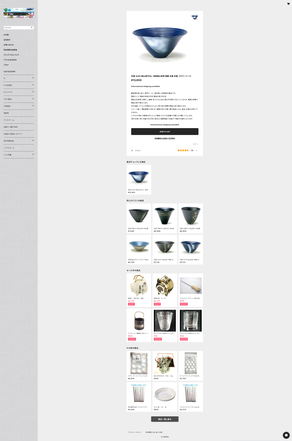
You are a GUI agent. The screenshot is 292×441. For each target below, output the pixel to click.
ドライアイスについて (11, 55)
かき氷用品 (8, 85)
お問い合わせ (9, 45)
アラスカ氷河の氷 (10, 60)
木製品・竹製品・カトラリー (13, 134)
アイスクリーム (9, 120)
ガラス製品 (8, 99)
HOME (6, 35)
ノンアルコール (9, 148)
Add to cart (165, 131)
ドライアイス (8, 92)
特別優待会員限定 (10, 50)
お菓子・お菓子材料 (11, 127)
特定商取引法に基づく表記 (154, 432)
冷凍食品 (7, 106)
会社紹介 (7, 40)
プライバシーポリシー (135, 432)
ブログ (6, 65)
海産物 (6, 113)
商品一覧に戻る (164, 419)
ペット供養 (7, 155)
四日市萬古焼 (9, 141)
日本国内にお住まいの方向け (165, 138)
